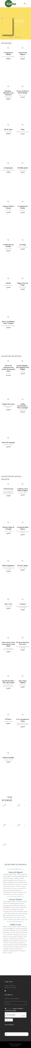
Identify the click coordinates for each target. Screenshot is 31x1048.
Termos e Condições (10, 985)
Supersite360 (17, 1043)
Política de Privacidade (10, 987)
